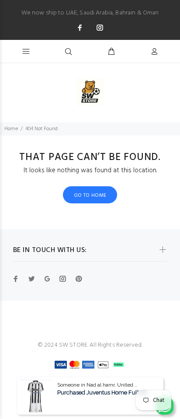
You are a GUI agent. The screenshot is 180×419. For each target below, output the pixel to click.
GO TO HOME (90, 195)
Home (11, 128)
